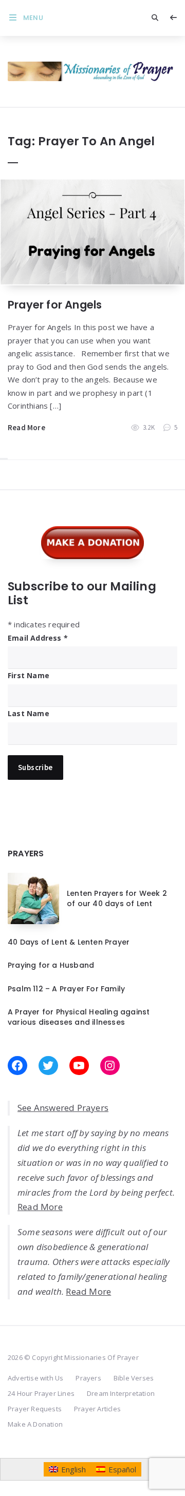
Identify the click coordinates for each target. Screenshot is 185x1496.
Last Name (28, 713)
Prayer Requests (35, 1408)
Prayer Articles (97, 1408)
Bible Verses (134, 1378)
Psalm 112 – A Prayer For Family (66, 989)
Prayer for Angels (55, 304)
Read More (26, 427)
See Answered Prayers (62, 1108)
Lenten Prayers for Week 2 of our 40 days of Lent (117, 898)
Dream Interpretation (121, 1393)
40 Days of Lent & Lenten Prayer (69, 942)
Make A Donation (35, 1424)
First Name (28, 675)
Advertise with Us (35, 1378)
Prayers (88, 1378)
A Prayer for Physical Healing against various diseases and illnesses (79, 1017)
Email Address (38, 638)
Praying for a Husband (51, 965)
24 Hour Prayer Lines (41, 1393)
